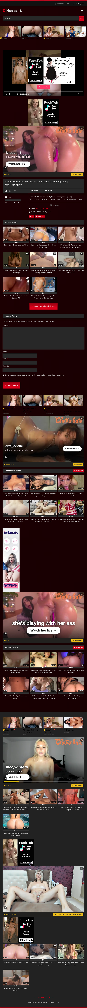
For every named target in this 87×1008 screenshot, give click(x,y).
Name (5, 351)
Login (74, 4)
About (35, 190)
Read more (54, 205)
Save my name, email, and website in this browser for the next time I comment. (34, 375)
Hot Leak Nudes (42, 208)
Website (6, 366)
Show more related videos (43, 306)
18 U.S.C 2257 (39, 997)
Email (5, 359)
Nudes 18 (13, 10)
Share (49, 190)
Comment (6, 325)
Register (81, 4)
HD (32, 216)
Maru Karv (41, 216)
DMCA (51, 997)
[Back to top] (80, 1002)
